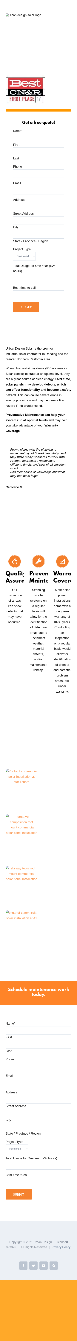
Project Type (22, 249)
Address (19, 200)
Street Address (23, 213)
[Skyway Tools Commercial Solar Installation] (21, 868)
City (16, 227)
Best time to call (24, 287)
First (16, 145)
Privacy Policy (61, 1247)
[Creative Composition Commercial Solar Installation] (21, 817)
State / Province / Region (30, 241)
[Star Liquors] (21, 771)
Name (18, 131)
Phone (17, 166)
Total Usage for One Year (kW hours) (31, 1158)
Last (16, 158)
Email (17, 183)
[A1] (21, 913)
